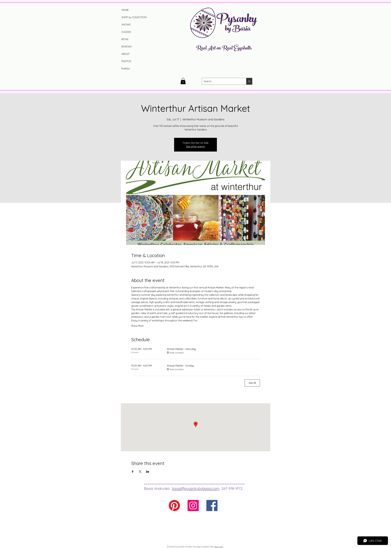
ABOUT (125, 54)
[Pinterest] (174, 505)
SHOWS (126, 24)
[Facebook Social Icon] (211, 505)
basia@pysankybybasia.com (195, 488)
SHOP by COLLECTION (134, 17)
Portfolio (125, 68)
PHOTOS (126, 61)
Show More (137, 325)
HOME (125, 10)
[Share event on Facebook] (132, 471)
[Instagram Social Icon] (193, 505)
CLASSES (126, 32)
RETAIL (124, 39)
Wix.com (218, 546)
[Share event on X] (140, 471)
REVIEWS (126, 46)
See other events (195, 146)
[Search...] (249, 81)
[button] (183, 81)
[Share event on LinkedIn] (147, 471)
